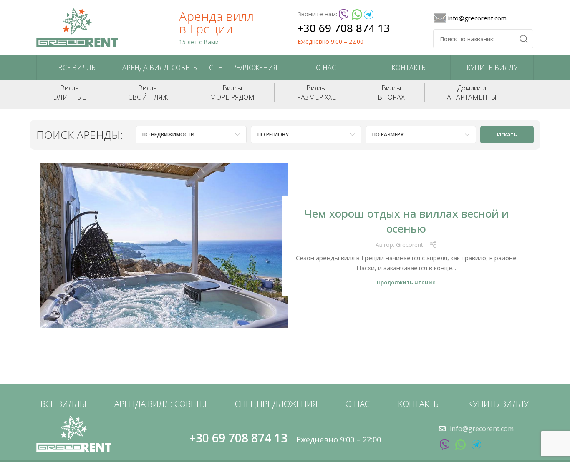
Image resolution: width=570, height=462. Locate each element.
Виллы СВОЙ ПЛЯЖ (148, 92)
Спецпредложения (243, 67)
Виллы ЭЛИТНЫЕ (70, 92)
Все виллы (77, 67)
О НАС (326, 67)
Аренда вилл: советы (160, 67)
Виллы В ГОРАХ (391, 92)
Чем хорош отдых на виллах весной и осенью (406, 221)
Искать (507, 134)
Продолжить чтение (406, 282)
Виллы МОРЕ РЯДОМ (232, 92)
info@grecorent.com (477, 18)
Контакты (409, 67)
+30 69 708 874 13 (344, 27)
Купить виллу (492, 67)
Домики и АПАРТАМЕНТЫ (472, 92)
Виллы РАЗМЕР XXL (316, 92)
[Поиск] (523, 38)
